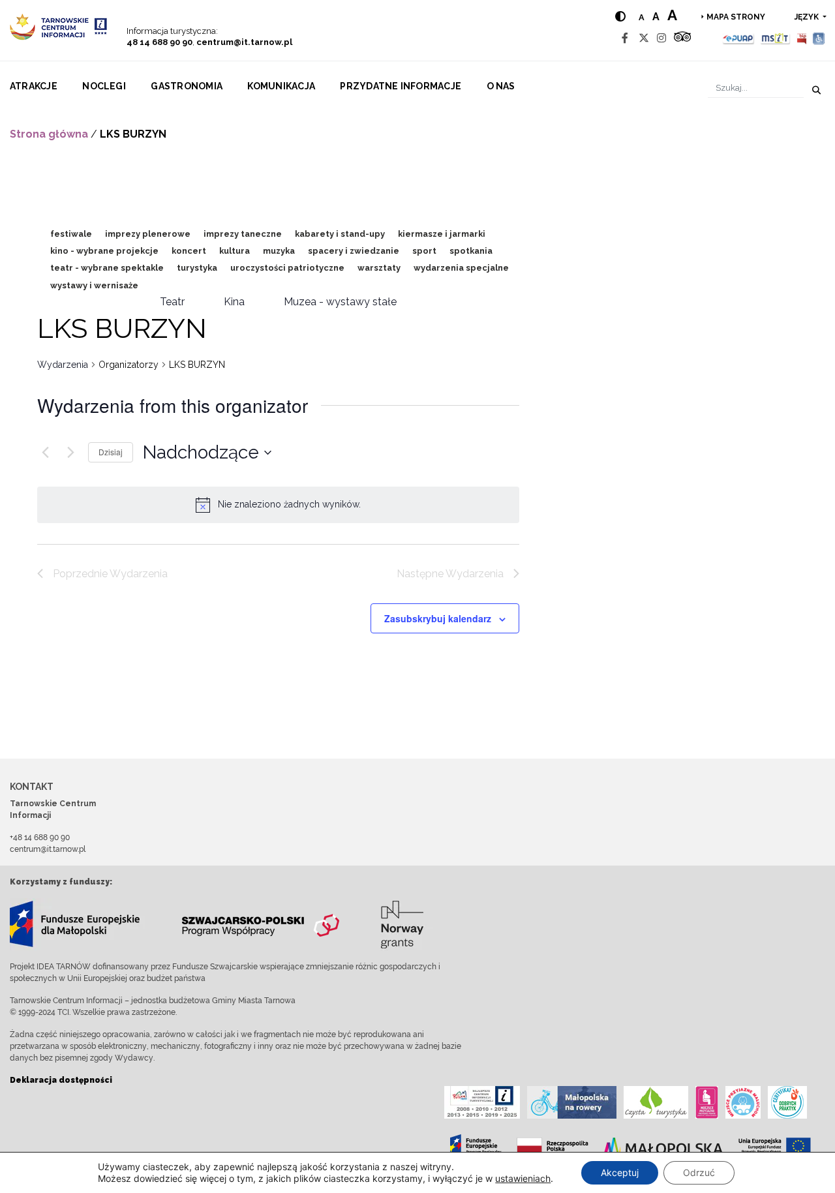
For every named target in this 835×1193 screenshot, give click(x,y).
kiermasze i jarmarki (441, 234)
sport (424, 251)
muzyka (279, 251)
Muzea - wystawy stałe (340, 301)
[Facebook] (625, 38)
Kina (234, 301)
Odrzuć (699, 1172)
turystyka (197, 268)
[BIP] (802, 38)
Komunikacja (281, 86)
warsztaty (379, 268)
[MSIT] (775, 38)
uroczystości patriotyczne (287, 268)
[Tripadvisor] (682, 38)
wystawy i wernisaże (94, 285)
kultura (234, 251)
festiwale (71, 234)
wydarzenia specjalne (461, 268)
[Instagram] (661, 38)
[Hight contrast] (620, 16)
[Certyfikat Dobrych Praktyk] (787, 1102)
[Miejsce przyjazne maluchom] (743, 1102)
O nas (501, 86)
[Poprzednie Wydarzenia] (45, 453)
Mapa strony (735, 17)
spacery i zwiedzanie (353, 251)
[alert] (289, 504)
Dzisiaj (111, 451)
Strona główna (49, 134)
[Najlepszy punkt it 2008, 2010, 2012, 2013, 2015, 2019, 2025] (482, 1102)
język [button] (808, 17)
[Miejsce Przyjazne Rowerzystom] (571, 1102)
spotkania (471, 251)
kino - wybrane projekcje (104, 251)
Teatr (172, 301)
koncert (189, 251)
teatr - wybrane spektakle (107, 268)
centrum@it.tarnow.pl (244, 42)
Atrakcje (33, 86)
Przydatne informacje (400, 86)
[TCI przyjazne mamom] (706, 1102)
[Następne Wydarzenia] (70, 453)
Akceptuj (620, 1172)
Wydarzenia (62, 364)
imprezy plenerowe (147, 234)
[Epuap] (738, 38)
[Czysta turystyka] (656, 1102)
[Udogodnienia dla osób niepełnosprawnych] (819, 38)
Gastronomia (186, 86)
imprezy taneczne (243, 234)
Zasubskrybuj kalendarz (437, 618)
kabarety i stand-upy (340, 234)
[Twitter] (644, 38)
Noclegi (104, 86)
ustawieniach (523, 1178)
